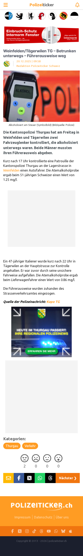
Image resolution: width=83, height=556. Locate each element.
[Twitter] (20, 531)
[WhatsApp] (56, 531)
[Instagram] (27, 531)
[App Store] (70, 531)
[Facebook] (12, 531)
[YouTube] (49, 531)
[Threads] (41, 531)
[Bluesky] (63, 531)
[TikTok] (34, 531)
